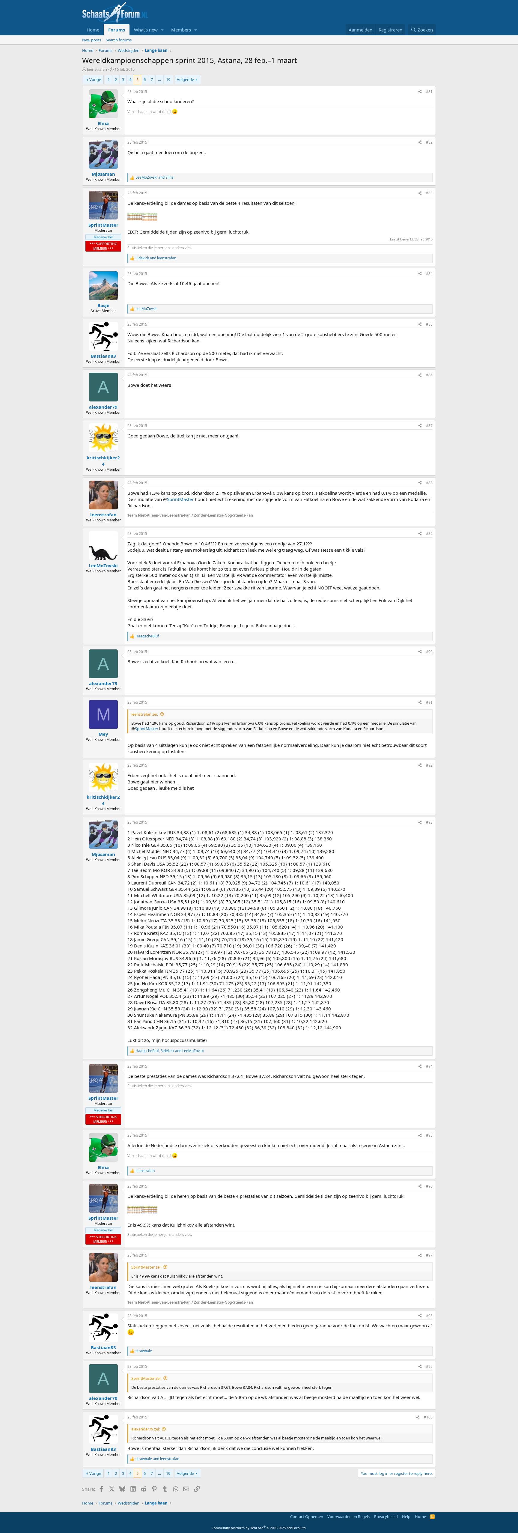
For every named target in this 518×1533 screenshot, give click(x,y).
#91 (429, 702)
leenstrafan (97, 69)
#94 (429, 1066)
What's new (146, 30)
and (154, 177)
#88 (429, 482)
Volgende (185, 79)
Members (181, 30)
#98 (429, 1315)
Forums (116, 30)
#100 (428, 1417)
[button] (162, 29)
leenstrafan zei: (144, 714)
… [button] (159, 79)
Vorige (95, 79)
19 (168, 79)
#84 (429, 273)
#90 (429, 651)
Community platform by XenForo (259, 1528)
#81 (429, 91)
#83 (429, 192)
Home (93, 30)
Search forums (119, 40)
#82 (429, 142)
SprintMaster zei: (146, 1267)
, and (169, 1050)
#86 (429, 374)
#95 (429, 1135)
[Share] (420, 91)
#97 (429, 1255)
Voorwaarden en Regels (348, 1516)
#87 (429, 425)
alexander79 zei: (145, 1429)
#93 (429, 822)
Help (406, 1516)
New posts (91, 40)
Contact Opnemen (306, 1516)
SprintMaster (180, 499)
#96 (429, 1186)
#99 (429, 1366)
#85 (429, 324)
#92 (429, 765)
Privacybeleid (386, 1516)
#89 (429, 533)
